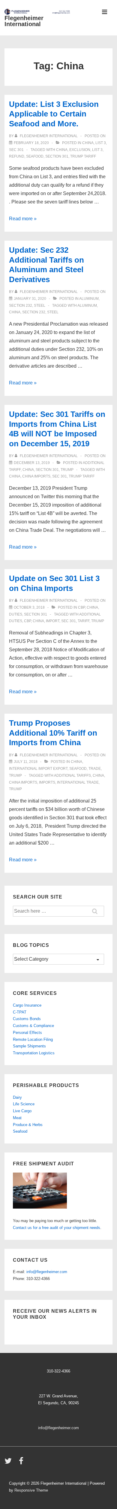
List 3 (100, 143)
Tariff (83, 621)
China (88, 143)
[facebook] (22, 1463)
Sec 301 (59, 476)
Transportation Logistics (34, 1053)
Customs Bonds (27, 1019)
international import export (38, 769)
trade (94, 769)
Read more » (23, 218)
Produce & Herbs (28, 1124)
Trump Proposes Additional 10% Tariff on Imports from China (53, 732)
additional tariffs (72, 775)
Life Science (23, 1104)
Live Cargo (22, 1111)
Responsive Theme (31, 1490)
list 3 (97, 150)
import (52, 621)
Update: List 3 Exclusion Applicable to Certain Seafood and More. (54, 114)
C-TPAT (19, 1012)
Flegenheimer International (24, 21)
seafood (35, 156)
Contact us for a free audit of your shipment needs (56, 1227)
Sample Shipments (29, 1046)
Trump (67, 470)
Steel (39, 305)
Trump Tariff (83, 156)
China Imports (36, 476)
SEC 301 (16, 150)
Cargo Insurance (27, 1005)
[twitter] (9, 1463)
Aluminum (89, 299)
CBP (81, 607)
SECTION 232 (20, 305)
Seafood (20, 1131)
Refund (16, 156)
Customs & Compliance (33, 1025)
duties (15, 614)
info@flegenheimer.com (46, 1272)
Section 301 (56, 156)
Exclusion (79, 150)
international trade (78, 782)
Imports (47, 782)
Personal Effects (27, 1032)
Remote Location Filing (33, 1039)
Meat (17, 1118)
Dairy (17, 1097)
